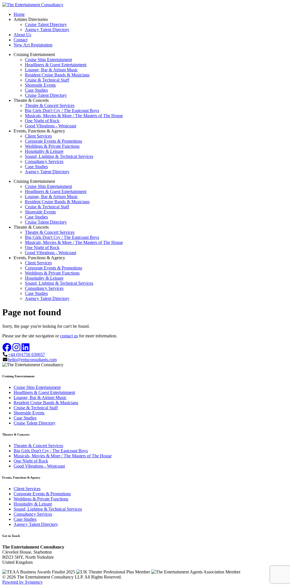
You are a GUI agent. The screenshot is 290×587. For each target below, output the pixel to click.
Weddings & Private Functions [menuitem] (52, 146)
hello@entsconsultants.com (32, 359)
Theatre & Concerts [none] (31, 100)
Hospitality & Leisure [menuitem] (44, 151)
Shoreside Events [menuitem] (40, 85)
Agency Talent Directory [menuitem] (47, 29)
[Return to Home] (32, 4)
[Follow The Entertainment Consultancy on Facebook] (7, 349)
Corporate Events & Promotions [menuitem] (53, 141)
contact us (69, 335)
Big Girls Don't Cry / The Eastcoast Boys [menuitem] (62, 110)
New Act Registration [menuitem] (33, 44)
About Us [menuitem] (22, 34)
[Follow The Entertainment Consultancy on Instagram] (17, 349)
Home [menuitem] (19, 14)
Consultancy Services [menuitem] (44, 161)
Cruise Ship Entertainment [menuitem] (48, 59)
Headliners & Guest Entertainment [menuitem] (55, 64)
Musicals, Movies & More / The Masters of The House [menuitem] (74, 115)
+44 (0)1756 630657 (26, 354)
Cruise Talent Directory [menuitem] (46, 24)
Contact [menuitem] (20, 39)
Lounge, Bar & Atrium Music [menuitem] (51, 69)
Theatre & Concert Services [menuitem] (49, 105)
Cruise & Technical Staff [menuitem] (47, 80)
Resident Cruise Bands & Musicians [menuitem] (57, 74)
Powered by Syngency (22, 582)
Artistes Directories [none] (31, 19)
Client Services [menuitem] (38, 136)
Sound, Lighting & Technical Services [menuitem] (59, 156)
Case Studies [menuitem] (36, 90)
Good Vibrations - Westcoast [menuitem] (50, 125)
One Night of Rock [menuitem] (42, 120)
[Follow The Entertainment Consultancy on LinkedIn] (25, 349)
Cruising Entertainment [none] (34, 54)
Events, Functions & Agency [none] (39, 130)
